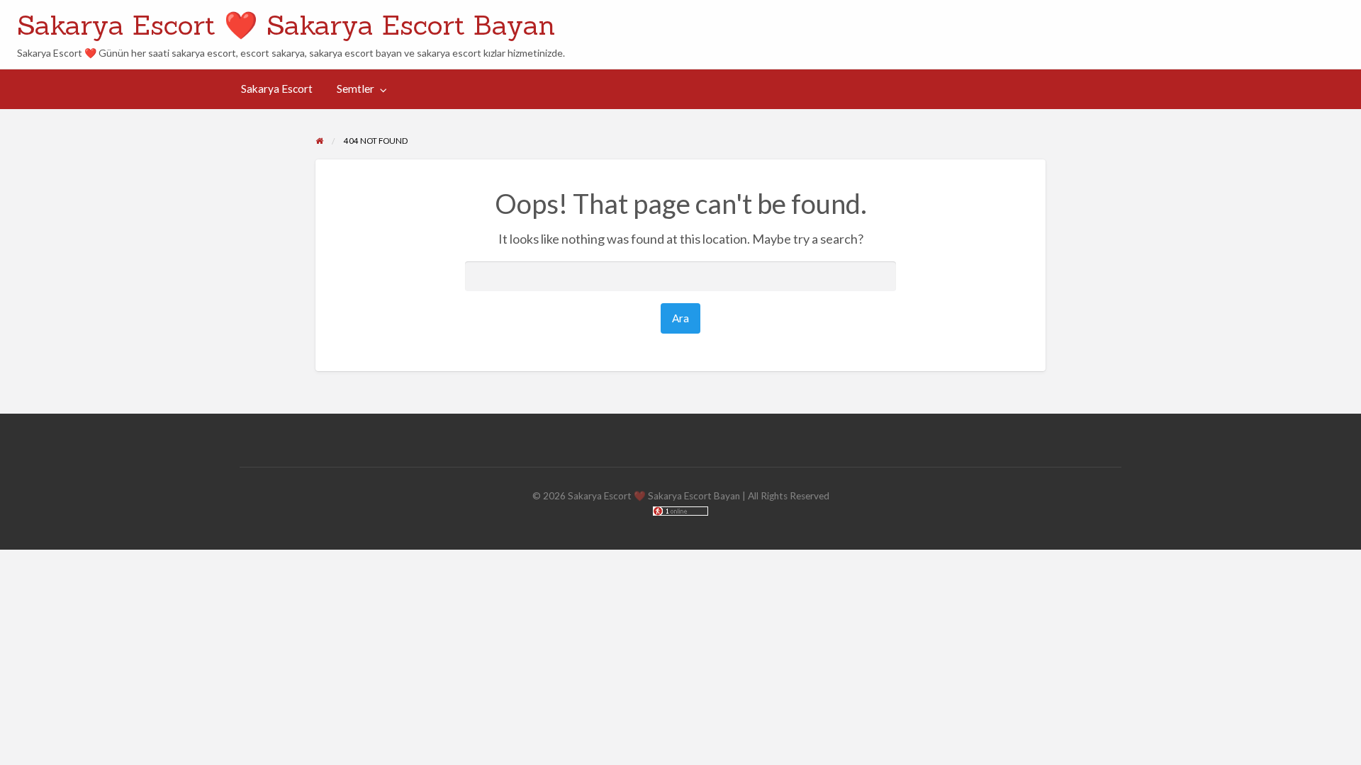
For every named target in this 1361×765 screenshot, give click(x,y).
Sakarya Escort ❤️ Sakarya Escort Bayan (286, 25)
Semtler (355, 88)
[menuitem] (277, 89)
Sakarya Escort (277, 88)
